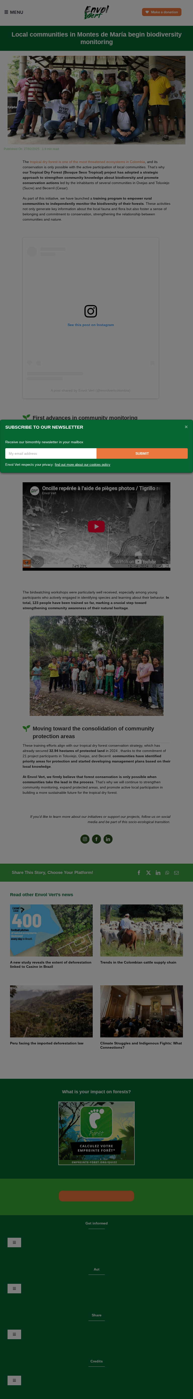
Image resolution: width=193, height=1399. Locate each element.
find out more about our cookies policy (82, 465)
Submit (142, 453)
